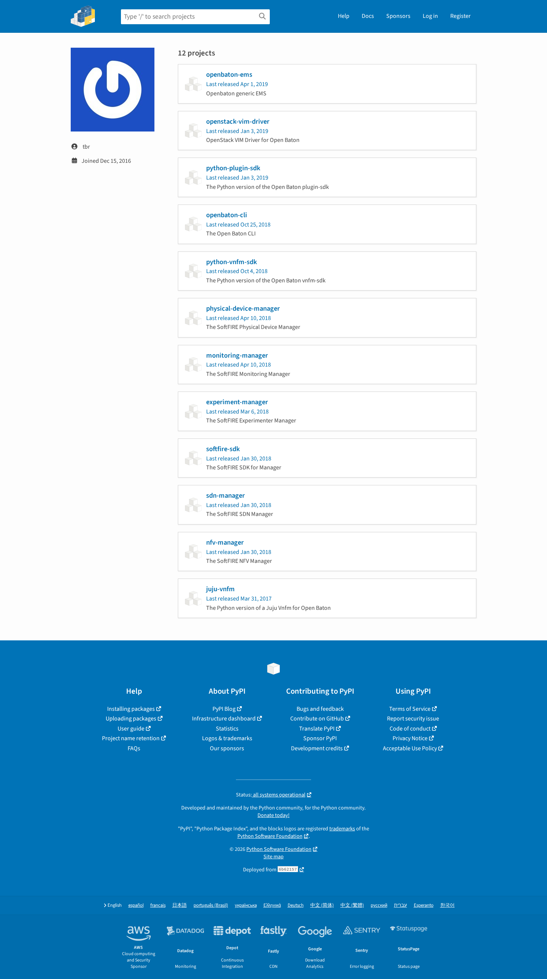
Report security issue (413, 719)
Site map (273, 857)
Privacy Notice (410, 738)
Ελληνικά (272, 905)
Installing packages (131, 709)
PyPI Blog (224, 709)
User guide (131, 729)
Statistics (227, 729)
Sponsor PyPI (320, 738)
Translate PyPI (317, 729)
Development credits (317, 748)
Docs (368, 16)
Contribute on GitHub (317, 719)
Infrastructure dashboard (224, 719)
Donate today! (273, 815)
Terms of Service (410, 709)
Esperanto (424, 905)
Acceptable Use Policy (410, 748)
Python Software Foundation (270, 836)
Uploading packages (131, 719)
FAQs (134, 748)
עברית (400, 905)
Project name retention (131, 738)
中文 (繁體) (352, 905)
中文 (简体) (322, 905)
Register (460, 16)
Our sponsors (227, 748)
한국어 (447, 905)
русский (379, 905)
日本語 (179, 905)
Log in (430, 16)
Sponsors (398, 16)
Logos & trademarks (227, 738)
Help (343, 16)
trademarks (342, 829)
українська (246, 905)
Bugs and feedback (320, 709)
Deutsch (296, 905)
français (158, 905)
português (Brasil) (210, 905)
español (136, 905)
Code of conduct (410, 729)
